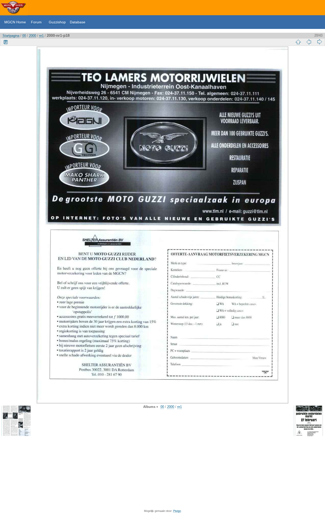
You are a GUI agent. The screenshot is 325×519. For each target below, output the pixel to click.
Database (77, 22)
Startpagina (11, 36)
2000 (32, 36)
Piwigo (177, 510)
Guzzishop (57, 22)
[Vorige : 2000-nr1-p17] (308, 42)
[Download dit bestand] (5, 42)
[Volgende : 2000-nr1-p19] (319, 42)
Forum (36, 22)
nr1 (41, 36)
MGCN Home (15, 22)
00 (24, 36)
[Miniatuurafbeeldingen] (298, 42)
